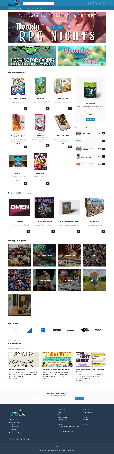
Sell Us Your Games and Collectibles (66, 429)
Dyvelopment (73, 450)
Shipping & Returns (62, 417)
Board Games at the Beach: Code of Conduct (68, 426)
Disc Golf (85, 269)
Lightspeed (62, 450)
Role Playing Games (38, 244)
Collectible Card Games (38, 269)
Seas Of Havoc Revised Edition (69, 221)
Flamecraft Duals (62, 98)
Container (40, 135)
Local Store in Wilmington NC (64, 422)
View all (91, 128)
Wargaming (61, 269)
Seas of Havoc (94, 221)
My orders (85, 414)
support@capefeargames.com (18, 433)
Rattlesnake (40, 174)
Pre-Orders (10, 294)
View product (90, 119)
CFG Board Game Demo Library (65, 431)
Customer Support (62, 419)
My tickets (85, 417)
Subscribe (80, 399)
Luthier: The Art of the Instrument (18, 136)
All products (85, 424)
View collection (31, 73)
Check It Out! (82, 56)
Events (32, 8)
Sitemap (60, 424)
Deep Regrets (90, 103)
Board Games (61, 244)
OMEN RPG (19, 221)
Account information (87, 412)
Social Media (61, 414)
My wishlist (85, 419)
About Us (60, 412)
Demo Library (40, 8)
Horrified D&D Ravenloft (44, 221)
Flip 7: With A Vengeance (18, 98)
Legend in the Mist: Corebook (62, 136)
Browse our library (32, 56)
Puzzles (85, 244)
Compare (85, 422)
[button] (9, 28)
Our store (26, 8)
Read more (12, 378)
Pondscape (40, 98)
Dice (9, 269)
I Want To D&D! (57, 27)
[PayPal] (57, 446)
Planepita (18, 174)
